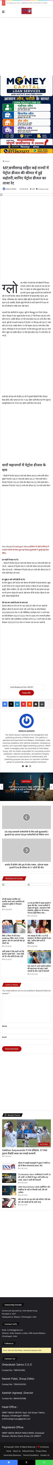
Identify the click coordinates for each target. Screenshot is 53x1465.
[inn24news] (26, 11)
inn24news (44, 1447)
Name (4, 1026)
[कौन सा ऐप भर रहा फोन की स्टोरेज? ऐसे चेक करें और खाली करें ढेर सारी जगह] (9, 1203)
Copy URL (26, 693)
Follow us (9, 1343)
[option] (26, 786)
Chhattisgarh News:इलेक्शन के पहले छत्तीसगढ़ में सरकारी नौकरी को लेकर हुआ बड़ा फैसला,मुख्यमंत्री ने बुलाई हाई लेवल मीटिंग (25, 549)
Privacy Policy (41, 1451)
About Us (17, 1451)
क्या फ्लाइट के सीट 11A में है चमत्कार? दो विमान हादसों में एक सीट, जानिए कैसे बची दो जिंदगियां (39, 939)
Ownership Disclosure (12, 1455)
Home (7, 161)
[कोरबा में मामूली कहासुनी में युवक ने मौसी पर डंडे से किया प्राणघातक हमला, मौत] (9, 1166)
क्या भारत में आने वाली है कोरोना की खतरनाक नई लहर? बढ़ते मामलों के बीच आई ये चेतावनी (39, 968)
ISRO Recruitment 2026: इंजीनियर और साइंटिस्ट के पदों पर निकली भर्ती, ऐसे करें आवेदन (34, 1190)
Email (4, 1037)
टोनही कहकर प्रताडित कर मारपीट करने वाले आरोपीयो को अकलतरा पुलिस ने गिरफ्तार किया (13, 903)
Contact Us (44, 1455)
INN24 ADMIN (11, 189)
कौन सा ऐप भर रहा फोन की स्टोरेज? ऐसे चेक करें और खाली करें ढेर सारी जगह (26, 789)
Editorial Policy (28, 1451)
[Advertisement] (26, 46)
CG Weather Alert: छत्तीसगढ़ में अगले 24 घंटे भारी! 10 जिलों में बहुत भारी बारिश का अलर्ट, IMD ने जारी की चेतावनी (34, 1177)
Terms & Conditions (31, 1455)
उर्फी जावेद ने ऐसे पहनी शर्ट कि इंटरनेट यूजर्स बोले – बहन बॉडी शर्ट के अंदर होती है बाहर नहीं (13, 954)
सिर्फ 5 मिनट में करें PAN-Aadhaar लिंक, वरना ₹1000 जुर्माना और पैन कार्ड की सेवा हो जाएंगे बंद (13, 939)
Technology (26, 783)
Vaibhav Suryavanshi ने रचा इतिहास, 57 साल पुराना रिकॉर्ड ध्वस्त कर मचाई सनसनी (24, 1152)
